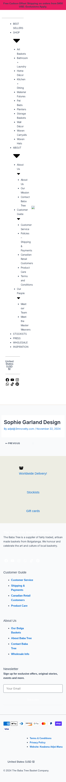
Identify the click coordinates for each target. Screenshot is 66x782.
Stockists (33, 492)
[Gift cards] (28, 505)
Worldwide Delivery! (33, 473)
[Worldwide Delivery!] (21, 468)
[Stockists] (29, 487)
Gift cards (33, 511)
